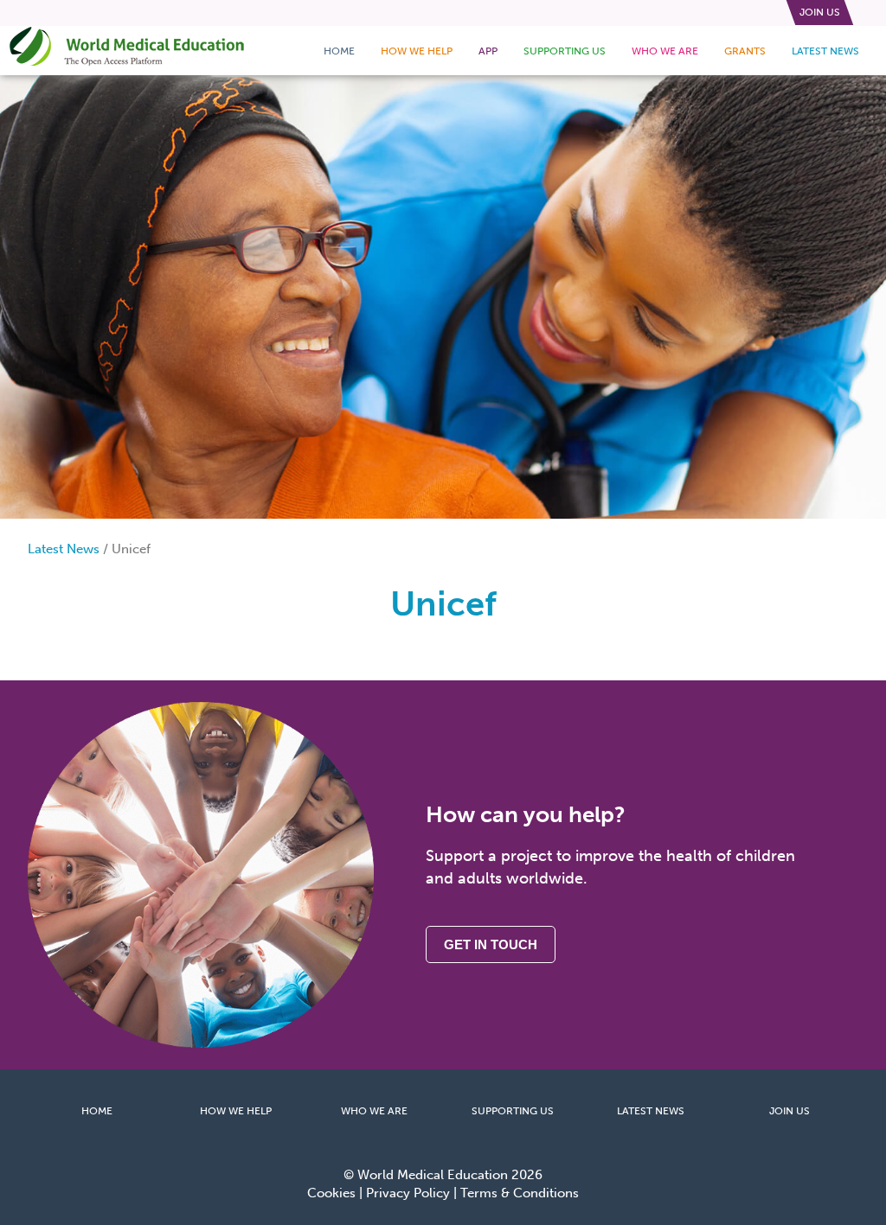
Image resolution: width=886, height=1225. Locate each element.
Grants (745, 51)
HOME (96, 1111)
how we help (417, 51)
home (339, 51)
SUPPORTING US (513, 1111)
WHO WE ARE (374, 1111)
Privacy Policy (408, 1193)
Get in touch (490, 944)
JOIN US (789, 1111)
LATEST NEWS (650, 1111)
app (488, 51)
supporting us (564, 51)
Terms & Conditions (519, 1193)
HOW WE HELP (236, 1111)
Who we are (665, 51)
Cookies (331, 1193)
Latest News (825, 51)
